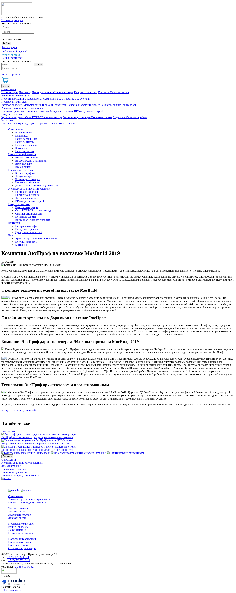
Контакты (104, 92)
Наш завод (25, 92)
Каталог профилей (12, 104)
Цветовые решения (12, 111)
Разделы (7, 456)
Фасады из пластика (61, 111)
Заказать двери (17, 517)
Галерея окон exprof (85, 92)
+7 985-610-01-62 (23, 566)
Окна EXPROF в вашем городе (43, 117)
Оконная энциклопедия (77, 117)
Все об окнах (82, 98)
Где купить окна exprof (62, 123)
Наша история (9, 92)
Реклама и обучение (79, 104)
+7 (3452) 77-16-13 (19, 560)
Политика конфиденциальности (20, 475)
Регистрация (9, 47)
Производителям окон (14, 101)
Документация (32, 104)
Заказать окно (16, 511)
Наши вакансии (119, 92)
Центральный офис (12, 123)
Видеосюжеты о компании (40, 98)
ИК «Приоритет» (11, 589)
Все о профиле (65, 98)
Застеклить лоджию (20, 514)
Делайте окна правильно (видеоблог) (114, 104)
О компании (8, 89)
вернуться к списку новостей (18, 410)
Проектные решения (37, 111)
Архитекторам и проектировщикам (22, 107)
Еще (10, 235)
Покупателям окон (12, 114)
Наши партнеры (63, 92)
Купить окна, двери (13, 117)
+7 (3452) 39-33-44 (18, 557)
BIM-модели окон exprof (88, 111)
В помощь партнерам (54, 104)
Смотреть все (9, 431)
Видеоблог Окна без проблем (130, 117)
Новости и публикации (15, 95)
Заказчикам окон (11, 465)
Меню (6, 86)
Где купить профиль (37, 123)
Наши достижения (43, 92)
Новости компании (12, 98)
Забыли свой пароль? (14, 51)
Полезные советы (101, 117)
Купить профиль (18, 526)
